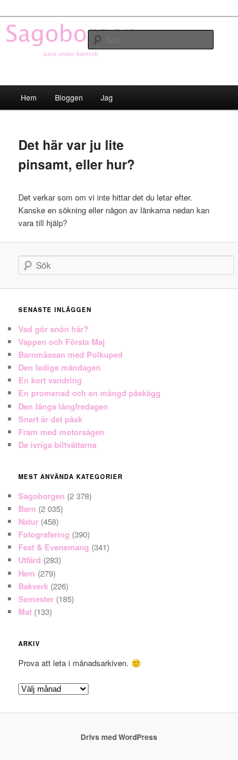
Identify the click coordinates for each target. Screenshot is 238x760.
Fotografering (44, 534)
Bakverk (33, 586)
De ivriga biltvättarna (57, 444)
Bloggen (69, 97)
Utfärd (29, 560)
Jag (107, 97)
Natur (28, 521)
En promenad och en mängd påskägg (89, 393)
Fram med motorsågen (61, 432)
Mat (25, 611)
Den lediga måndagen (59, 367)
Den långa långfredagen (63, 406)
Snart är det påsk (50, 419)
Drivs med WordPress (119, 736)
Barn (27, 508)
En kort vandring (50, 380)
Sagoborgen (41, 496)
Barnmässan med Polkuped (70, 354)
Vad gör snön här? (53, 329)
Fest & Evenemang (53, 547)
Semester (36, 599)
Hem (29, 97)
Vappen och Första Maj (61, 341)
